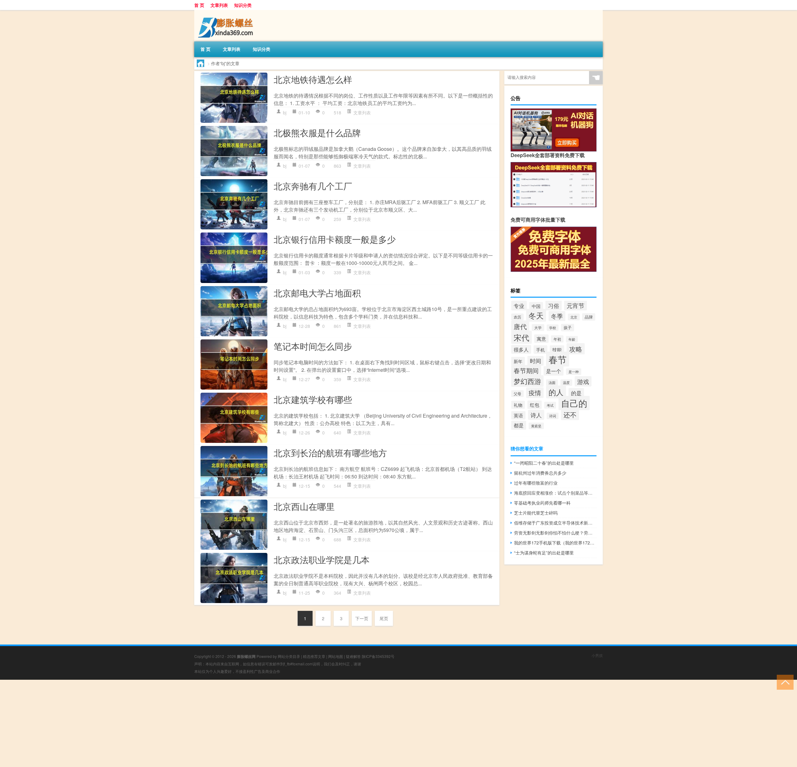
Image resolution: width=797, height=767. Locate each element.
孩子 (568, 327)
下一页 (361, 618)
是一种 (573, 371)
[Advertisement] (187, 723)
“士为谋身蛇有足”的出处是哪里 (544, 552)
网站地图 (335, 656)
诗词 (552, 416)
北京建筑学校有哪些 (313, 399)
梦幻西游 (527, 381)
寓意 (541, 338)
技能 (557, 349)
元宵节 (575, 305)
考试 (550, 405)
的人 (556, 391)
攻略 (575, 348)
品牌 (589, 317)
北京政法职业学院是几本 (322, 559)
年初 (557, 339)
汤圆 (552, 382)
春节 (558, 359)
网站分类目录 (289, 656)
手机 (540, 349)
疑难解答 (353, 656)
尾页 (384, 618)
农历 (517, 316)
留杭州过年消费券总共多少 (540, 473)
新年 (518, 361)
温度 (566, 382)
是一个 (553, 371)
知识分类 (243, 5)
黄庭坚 (536, 426)
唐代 (520, 326)
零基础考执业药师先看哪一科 (542, 503)
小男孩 (597, 655)
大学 (538, 327)
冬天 (536, 315)
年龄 (571, 339)
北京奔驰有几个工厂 (313, 186)
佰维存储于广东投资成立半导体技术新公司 (555, 523)
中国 (536, 306)
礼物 (518, 405)
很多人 (521, 349)
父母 (517, 393)
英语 (518, 415)
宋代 (521, 337)
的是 (576, 393)
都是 (519, 425)
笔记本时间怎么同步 (313, 346)
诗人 (536, 415)
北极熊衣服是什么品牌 (317, 132)
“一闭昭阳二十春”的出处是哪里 (544, 463)
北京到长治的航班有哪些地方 (330, 452)
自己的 (574, 403)
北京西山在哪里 (304, 506)
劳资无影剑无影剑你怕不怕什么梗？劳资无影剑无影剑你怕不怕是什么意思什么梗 (555, 533)
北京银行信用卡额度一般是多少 (335, 239)
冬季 (557, 316)
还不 (570, 414)
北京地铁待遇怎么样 (313, 79)
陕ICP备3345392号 (378, 656)
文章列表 (219, 5)
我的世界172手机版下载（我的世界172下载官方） (555, 542)
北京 (573, 316)
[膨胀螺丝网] (227, 12)
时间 (535, 361)
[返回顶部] (784, 682)
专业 (519, 305)
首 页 (199, 5)
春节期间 (526, 370)
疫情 (535, 392)
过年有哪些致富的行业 (536, 483)
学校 (552, 327)
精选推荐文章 (314, 656)
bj (284, 112)
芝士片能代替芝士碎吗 (536, 513)
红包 (534, 404)
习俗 (553, 305)
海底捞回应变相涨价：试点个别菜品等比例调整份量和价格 (555, 493)
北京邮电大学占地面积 (317, 292)
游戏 (583, 381)
